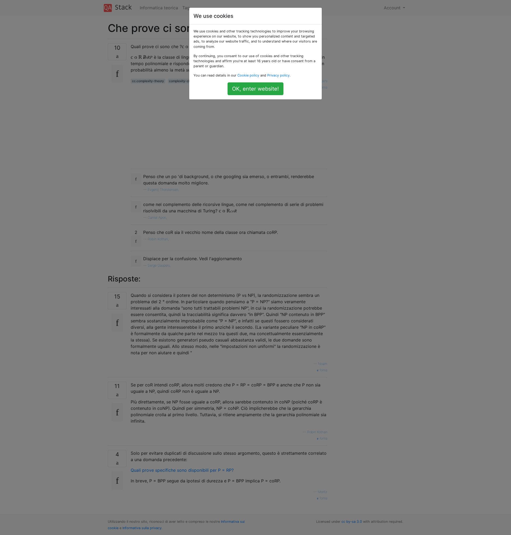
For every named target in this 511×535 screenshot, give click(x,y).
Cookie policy (248, 75)
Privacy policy (278, 75)
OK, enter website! (255, 89)
